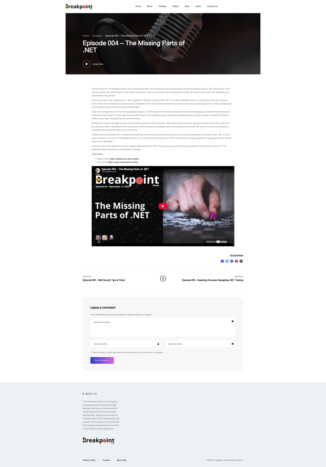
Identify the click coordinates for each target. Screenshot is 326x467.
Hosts (198, 6)
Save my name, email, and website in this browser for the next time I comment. (128, 352)
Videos (176, 6)
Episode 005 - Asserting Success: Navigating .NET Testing (212, 279)
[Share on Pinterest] (236, 261)
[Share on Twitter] (227, 261)
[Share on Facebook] (222, 261)
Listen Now (98, 64)
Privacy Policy (89, 460)
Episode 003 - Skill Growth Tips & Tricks (104, 279)
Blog (187, 6)
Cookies (106, 460)
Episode (97, 36)
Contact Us (212, 6)
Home (138, 6)
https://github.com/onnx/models (124, 159)
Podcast (162, 6)
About (149, 6)
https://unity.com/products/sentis (123, 162)
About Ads (121, 460)
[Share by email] (241, 261)
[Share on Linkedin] (231, 261)
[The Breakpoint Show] (79, 6)
